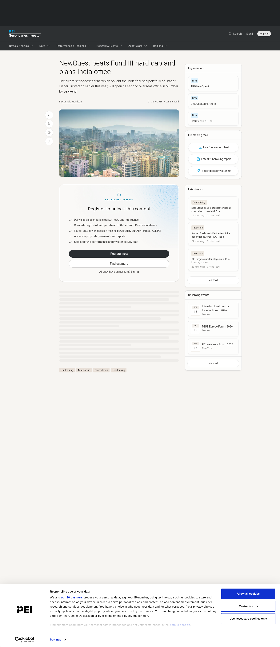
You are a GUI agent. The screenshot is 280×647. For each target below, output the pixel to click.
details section (180, 624)
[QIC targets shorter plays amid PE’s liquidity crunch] (213, 259)
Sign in (250, 33)
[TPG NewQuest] (213, 83)
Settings (55, 639)
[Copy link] (49, 141)
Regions (158, 45)
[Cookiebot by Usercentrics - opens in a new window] (24, 639)
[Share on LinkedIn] (49, 115)
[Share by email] (49, 133)
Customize (246, 606)
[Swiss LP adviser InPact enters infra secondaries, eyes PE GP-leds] (213, 233)
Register (264, 33)
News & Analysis (19, 45)
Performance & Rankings (71, 45)
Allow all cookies (248, 593)
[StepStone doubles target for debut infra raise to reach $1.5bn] (213, 208)
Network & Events (107, 45)
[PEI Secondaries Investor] (25, 33)
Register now (119, 254)
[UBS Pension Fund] (213, 118)
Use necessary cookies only (248, 618)
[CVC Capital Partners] (213, 100)
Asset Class (135, 45)
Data (42, 45)
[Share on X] (49, 124)
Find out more (119, 263)
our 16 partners (72, 597)
